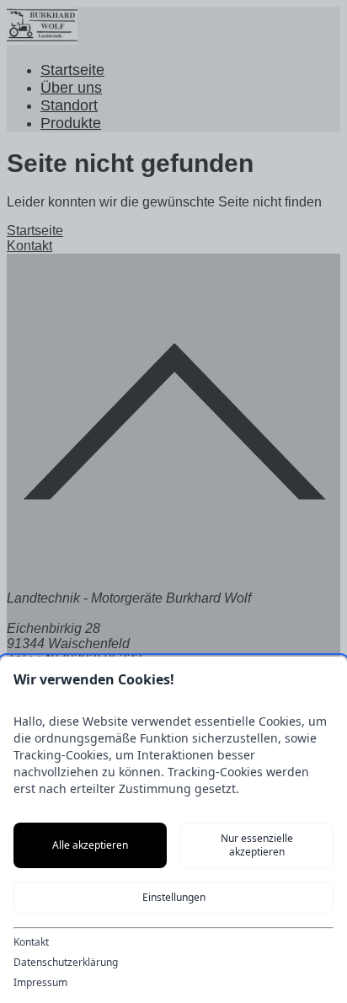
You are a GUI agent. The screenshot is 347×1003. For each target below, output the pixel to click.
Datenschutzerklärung (65, 962)
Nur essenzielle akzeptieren (257, 845)
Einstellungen (174, 897)
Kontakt (31, 942)
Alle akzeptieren (90, 845)
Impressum (40, 983)
